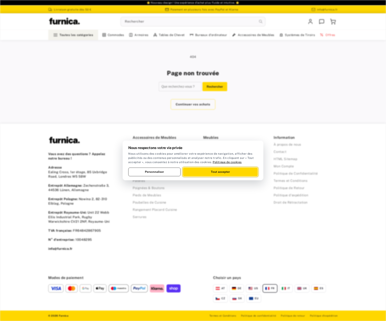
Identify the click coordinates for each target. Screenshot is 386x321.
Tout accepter (220, 171)
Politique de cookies (227, 162)
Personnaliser (154, 171)
